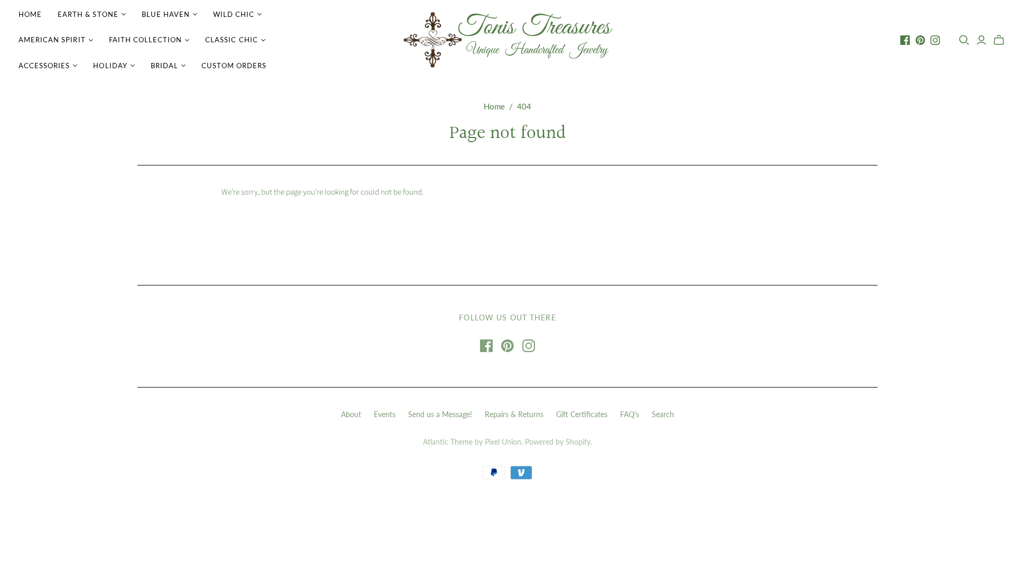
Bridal (164, 65)
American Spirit (52, 39)
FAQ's (629, 414)
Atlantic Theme (448, 441)
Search (663, 414)
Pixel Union (503, 441)
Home (30, 14)
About (351, 414)
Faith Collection (145, 39)
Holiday (110, 65)
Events (384, 414)
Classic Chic (231, 39)
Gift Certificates (581, 414)
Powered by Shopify (557, 441)
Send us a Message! (440, 414)
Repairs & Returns (514, 414)
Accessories (44, 65)
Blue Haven (166, 14)
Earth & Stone (88, 14)
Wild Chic (233, 14)
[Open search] (964, 40)
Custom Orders (234, 65)
